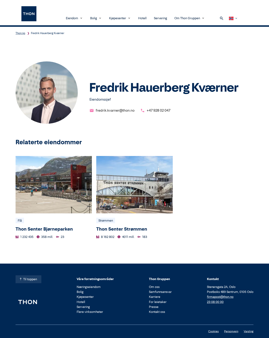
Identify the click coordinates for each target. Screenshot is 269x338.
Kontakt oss (157, 312)
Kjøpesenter (117, 18)
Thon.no (20, 33)
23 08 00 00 (215, 302)
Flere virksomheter (90, 312)
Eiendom (72, 18)
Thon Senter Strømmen (121, 229)
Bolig (93, 18)
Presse (153, 307)
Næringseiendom (89, 287)
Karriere (154, 297)
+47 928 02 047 (158, 110)
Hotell (142, 18)
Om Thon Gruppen (187, 18)
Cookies (213, 331)
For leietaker (158, 302)
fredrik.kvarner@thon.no (115, 110)
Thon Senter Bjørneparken (44, 229)
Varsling (248, 331)
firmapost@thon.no (220, 297)
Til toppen (30, 279)
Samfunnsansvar (160, 292)
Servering (160, 18)
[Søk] (221, 18)
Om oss (154, 287)
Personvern (231, 331)
